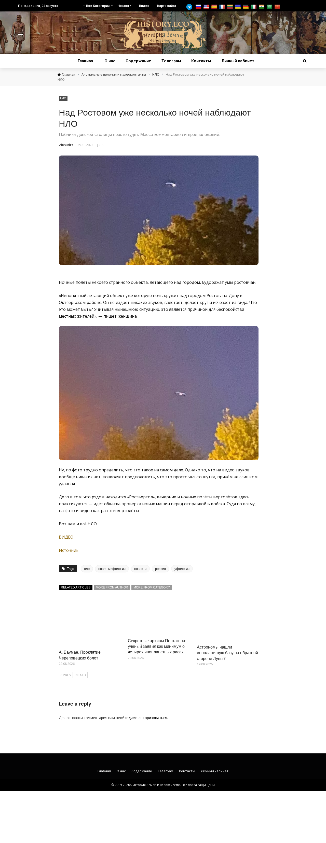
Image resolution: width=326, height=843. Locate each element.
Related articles (75, 587)
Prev (67, 675)
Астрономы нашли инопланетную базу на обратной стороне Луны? (227, 652)
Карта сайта (166, 6)
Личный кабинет (237, 61)
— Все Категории (96, 6)
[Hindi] (262, 7)
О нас (109, 61)
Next (79, 675)
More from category (151, 587)
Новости (124, 6)
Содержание (138, 61)
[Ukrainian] (238, 7)
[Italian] (254, 7)
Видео (144, 6)
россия (160, 569)
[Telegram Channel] (190, 7)
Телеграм (171, 61)
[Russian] (199, 7)
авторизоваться (153, 717)
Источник (68, 550)
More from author (112, 587)
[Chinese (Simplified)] (278, 7)
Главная (85, 61)
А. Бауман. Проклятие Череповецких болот (80, 655)
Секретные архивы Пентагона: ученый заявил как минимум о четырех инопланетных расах (157, 646)
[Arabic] (270, 7)
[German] (246, 7)
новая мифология (112, 569)
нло (87, 569)
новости (140, 569)
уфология (181, 569)
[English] (207, 7)
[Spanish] (215, 7)
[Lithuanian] (230, 7)
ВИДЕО (66, 537)
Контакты (201, 61)
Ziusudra (66, 145)
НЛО (63, 98)
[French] (222, 7)
